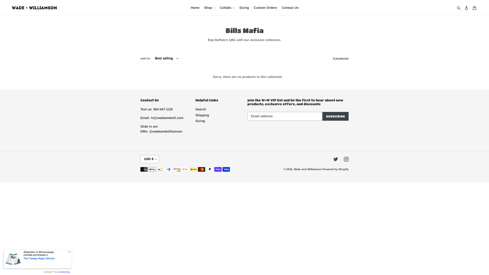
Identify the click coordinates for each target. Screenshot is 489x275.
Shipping (202, 115)
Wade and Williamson (308, 169)
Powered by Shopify (335, 169)
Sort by (145, 58)
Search (200, 109)
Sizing (200, 121)
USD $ (148, 159)
